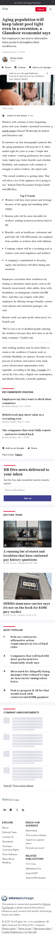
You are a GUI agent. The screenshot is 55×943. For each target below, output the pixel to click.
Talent (18, 454)
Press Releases (9, 854)
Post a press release (23, 785)
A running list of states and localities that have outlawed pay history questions (25, 555)
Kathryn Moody (11, 406)
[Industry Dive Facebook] (11, 810)
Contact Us (8, 836)
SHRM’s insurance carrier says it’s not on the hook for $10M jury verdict (26, 607)
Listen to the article (20, 115)
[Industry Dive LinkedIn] (4, 810)
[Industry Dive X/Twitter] (17, 810)
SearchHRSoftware (36, 877)
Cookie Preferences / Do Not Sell (19, 932)
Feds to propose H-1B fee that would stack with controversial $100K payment (30, 694)
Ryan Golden (10, 422)
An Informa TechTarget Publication (27, 3)
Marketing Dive (33, 868)
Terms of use (24, 928)
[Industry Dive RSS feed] (23, 810)
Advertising (31, 830)
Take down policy (42, 928)
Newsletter (7, 841)
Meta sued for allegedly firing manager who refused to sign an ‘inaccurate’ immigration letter (30, 676)
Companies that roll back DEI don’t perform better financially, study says (30, 659)
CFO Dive (31, 863)
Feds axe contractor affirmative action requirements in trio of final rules (29, 642)
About (5, 827)
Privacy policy (9, 928)
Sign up (41, 9)
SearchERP (32, 873)
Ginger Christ (16, 58)
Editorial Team (9, 832)
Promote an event (35, 847)
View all (7, 785)
